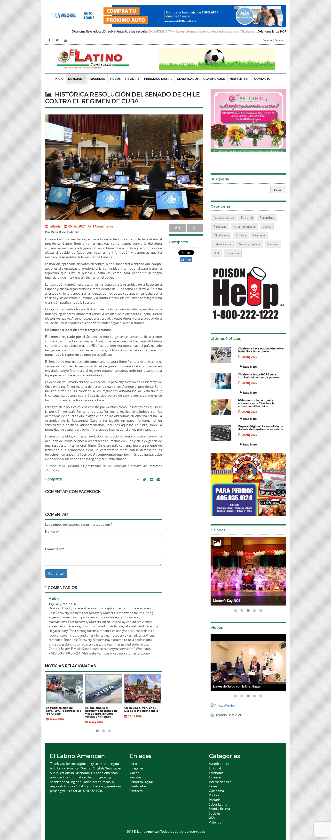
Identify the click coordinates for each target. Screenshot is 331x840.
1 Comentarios (103, 226)
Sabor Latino (223, 244)
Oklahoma (221, 235)
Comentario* (54, 549)
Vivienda (233, 253)
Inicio (59, 79)
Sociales (273, 244)
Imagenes (97, 79)
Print (187, 260)
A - (194, 227)
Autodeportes (224, 217)
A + (178, 227)
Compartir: (54, 479)
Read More (249, 366)
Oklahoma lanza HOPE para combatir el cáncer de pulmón (263, 31)
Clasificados (188, 79)
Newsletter (240, 79)
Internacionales (244, 226)
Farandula (267, 217)
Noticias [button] (75, 79)
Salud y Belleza (249, 244)
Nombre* (52, 531)
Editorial (55, 226)
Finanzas (220, 226)
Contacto (262, 79)
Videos (279, 40)
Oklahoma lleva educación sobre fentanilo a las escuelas (76, 31)
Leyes (267, 226)
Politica (241, 235)
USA (217, 253)
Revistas (132, 79)
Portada (259, 235)
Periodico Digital (158, 79)
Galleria (267, 40)
